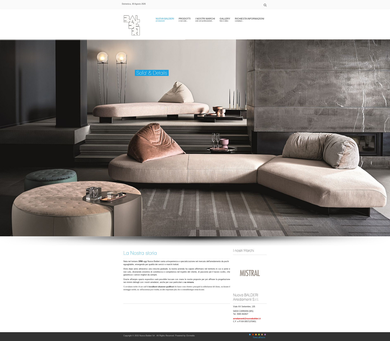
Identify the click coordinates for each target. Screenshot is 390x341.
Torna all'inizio (259, 337)
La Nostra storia (140, 253)
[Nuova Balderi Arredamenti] (132, 24)
